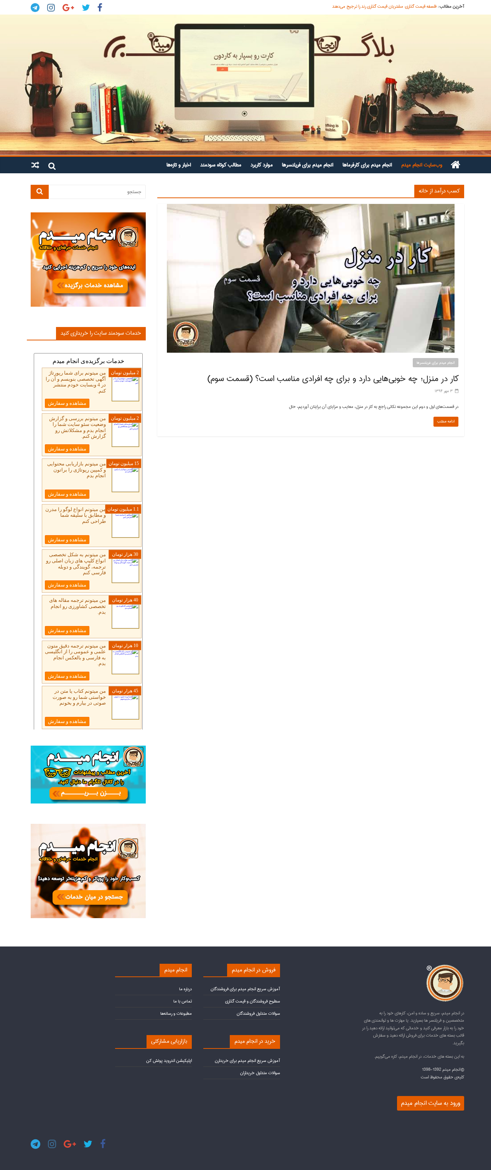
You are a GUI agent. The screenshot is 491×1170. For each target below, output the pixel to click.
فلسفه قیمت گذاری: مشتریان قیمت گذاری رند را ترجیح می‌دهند (384, 6)
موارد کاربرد (261, 165)
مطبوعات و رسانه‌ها (176, 1013)
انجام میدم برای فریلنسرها (307, 165)
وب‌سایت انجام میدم (421, 165)
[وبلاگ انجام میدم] (245, 85)
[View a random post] (35, 165)
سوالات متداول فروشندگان (258, 1013)
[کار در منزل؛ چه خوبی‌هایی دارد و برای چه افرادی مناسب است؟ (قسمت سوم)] (311, 207)
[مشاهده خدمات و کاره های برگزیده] (88, 216)
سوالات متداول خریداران (260, 1073)
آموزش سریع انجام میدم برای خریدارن (247, 1061)
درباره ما (185, 989)
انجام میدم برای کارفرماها (367, 165)
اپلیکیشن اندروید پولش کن (169, 1061)
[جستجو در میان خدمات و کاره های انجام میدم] (88, 827)
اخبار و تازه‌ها (178, 165)
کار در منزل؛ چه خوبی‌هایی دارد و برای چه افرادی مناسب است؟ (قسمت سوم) (332, 378)
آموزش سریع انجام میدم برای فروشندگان (245, 989)
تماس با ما (182, 1001)
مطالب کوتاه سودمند (220, 165)
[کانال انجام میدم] (88, 749)
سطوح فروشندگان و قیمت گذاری (252, 1001)
